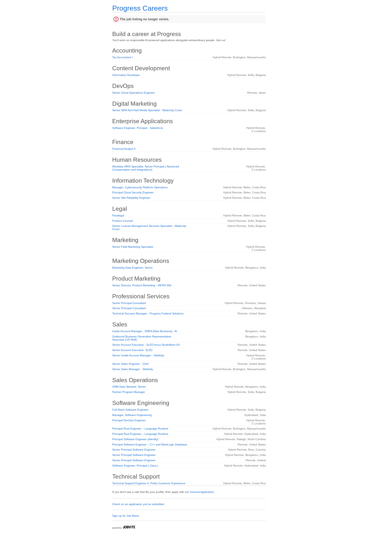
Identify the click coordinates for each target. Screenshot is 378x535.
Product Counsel (122, 220)
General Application (202, 491)
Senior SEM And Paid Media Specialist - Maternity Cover (147, 110)
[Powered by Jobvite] (123, 527)
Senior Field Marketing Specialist (132, 246)
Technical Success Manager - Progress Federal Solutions (147, 313)
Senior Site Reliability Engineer (131, 197)
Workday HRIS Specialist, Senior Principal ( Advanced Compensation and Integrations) (145, 168)
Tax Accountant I (122, 57)
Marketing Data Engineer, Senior (132, 267)
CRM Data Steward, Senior (129, 386)
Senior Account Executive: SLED (132, 350)
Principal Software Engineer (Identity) (135, 439)
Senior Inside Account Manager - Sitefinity (138, 355)
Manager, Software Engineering (132, 415)
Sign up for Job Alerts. (126, 515)
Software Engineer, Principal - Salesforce (137, 127)
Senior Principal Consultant (129, 303)
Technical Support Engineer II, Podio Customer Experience (148, 483)
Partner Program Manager (128, 392)
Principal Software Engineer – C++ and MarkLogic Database (149, 444)
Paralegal (118, 215)
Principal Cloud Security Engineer (133, 192)
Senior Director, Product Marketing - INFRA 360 (141, 285)
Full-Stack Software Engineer (130, 409)
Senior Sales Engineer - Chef (130, 363)
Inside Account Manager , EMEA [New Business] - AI (144, 331)
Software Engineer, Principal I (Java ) (135, 465)
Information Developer (126, 75)
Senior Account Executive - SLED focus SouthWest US (146, 344)
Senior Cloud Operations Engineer (133, 92)
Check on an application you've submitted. (138, 504)
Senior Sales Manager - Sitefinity (132, 369)
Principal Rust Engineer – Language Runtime (140, 428)
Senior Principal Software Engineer (134, 449)
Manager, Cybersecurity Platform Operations (140, 187)
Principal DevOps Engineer (129, 420)
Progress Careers (140, 8)
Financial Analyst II (123, 148)
